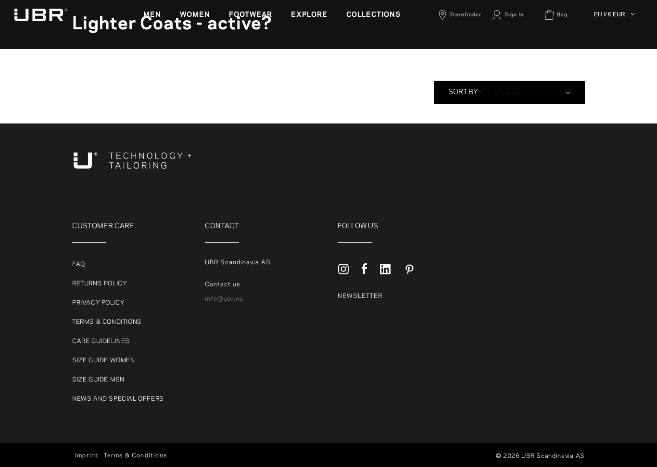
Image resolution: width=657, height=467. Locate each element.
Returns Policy (99, 283)
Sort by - (464, 92)
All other (608, 29)
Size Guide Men (98, 379)
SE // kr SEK (614, 75)
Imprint (86, 455)
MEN (152, 15)
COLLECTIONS (373, 15)
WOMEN (195, 15)
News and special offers (118, 399)
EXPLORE (309, 15)
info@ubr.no (224, 299)
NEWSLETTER (360, 296)
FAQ (78, 264)
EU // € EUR (609, 14)
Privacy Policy (98, 303)
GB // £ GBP (613, 98)
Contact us (222, 284)
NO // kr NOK (614, 63)
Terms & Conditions (107, 322)
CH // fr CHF (614, 86)
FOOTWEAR (250, 15)
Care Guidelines (101, 341)
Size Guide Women (103, 360)
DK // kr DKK (614, 40)
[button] (156, 15)
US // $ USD (613, 109)
